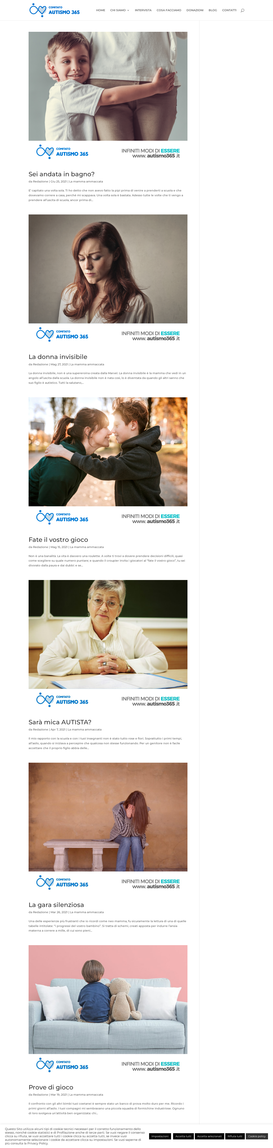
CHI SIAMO (118, 10)
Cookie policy (257, 1136)
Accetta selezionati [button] (209, 1136)
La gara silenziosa (56, 905)
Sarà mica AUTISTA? (60, 722)
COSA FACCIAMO (169, 10)
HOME (100, 10)
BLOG (213, 10)
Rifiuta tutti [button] (235, 1136)
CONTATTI (229, 10)
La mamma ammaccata (86, 181)
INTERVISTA (143, 10)
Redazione (40, 181)
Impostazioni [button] (160, 1136)
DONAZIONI (194, 10)
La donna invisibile (58, 357)
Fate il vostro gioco (58, 539)
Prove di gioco (51, 1087)
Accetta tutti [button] (183, 1136)
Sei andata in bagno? (62, 174)
